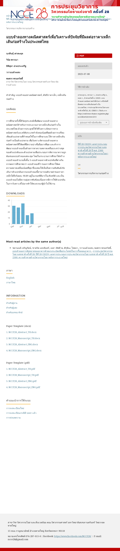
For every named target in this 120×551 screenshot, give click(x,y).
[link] (72, 536)
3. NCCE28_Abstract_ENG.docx (22, 344)
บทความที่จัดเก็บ (23, 16)
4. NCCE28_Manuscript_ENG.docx (23, 350)
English (10, 277)
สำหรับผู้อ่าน (11, 303)
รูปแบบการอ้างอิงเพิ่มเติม (91, 122)
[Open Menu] (6, 3)
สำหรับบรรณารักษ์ (14, 312)
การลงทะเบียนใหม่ (15, 408)
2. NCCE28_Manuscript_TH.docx (23, 338)
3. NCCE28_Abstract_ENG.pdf (21, 381)
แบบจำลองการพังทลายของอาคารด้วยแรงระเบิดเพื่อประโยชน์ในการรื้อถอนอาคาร (52, 251)
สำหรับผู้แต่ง (11, 307)
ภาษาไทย (10, 282)
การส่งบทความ (13, 417)
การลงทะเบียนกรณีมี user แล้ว (21, 412)
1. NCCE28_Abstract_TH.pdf (20, 368)
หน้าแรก (10, 16)
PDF (81, 55)
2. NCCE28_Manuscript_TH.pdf (22, 374)
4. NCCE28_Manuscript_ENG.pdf (23, 387)
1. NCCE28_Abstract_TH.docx (21, 332)
